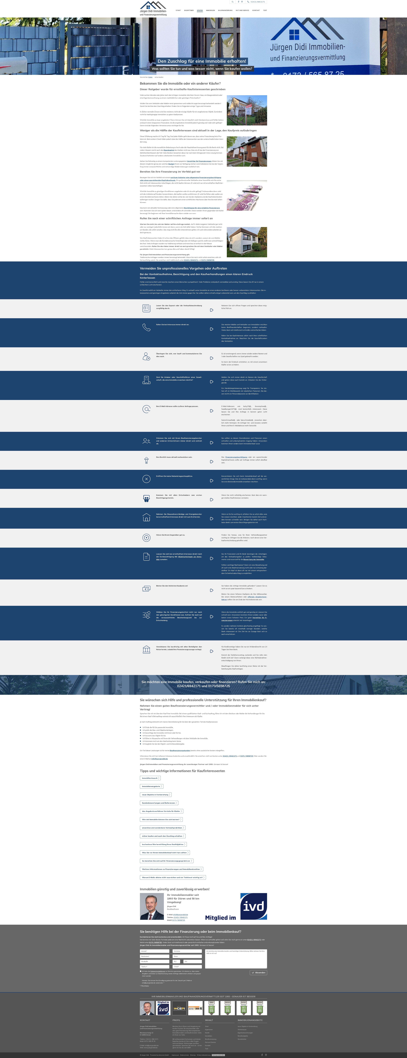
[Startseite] (154, 8)
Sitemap (193, 1055)
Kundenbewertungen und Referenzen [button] (158, 803)
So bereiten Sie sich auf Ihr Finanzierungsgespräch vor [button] (166, 861)
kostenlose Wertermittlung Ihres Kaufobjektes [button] (162, 844)
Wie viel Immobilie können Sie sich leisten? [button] (160, 819)
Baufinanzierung (225, 10)
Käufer (200, 10)
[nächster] (264, 1008)
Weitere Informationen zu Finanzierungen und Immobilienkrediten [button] (171, 869)
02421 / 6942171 (181, 917)
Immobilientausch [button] (149, 778)
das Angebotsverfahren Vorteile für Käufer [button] (161, 811)
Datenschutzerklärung (157, 971)
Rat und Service (242, 10)
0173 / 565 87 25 (149, 1041)
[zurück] (142, 1008)
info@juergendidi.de (180, 915)
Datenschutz (184, 1055)
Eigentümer (189, 10)
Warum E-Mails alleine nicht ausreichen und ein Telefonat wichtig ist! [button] (172, 877)
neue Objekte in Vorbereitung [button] (155, 795)
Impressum (175, 1055)
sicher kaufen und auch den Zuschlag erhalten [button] (162, 836)
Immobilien (210, 10)
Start (178, 10)
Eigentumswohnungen (245, 1033)
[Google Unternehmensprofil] (242, 2)
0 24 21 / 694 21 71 (258, 2)
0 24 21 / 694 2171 (152, 1039)
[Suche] (233, 2)
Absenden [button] (260, 972)
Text (265, 10)
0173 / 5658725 (178, 920)
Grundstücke (242, 1039)
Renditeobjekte (243, 1036)
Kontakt (256, 10)
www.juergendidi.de (151, 1048)
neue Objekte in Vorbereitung (247, 1026)
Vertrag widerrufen (218, 1055)
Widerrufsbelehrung (203, 1055)
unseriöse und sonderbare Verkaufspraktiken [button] (162, 828)
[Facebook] (239, 2)
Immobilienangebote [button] (151, 786)
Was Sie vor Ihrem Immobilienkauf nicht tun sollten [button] (164, 853)
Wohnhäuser (242, 1030)
